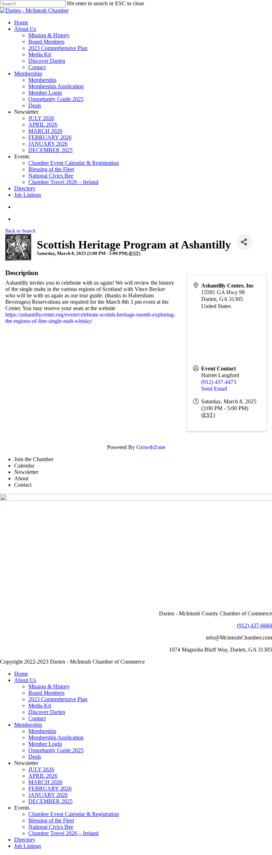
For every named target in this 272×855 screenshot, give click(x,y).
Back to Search (20, 231)
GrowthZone (150, 447)
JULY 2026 (41, 769)
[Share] (244, 242)
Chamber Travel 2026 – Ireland (63, 833)
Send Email (214, 389)
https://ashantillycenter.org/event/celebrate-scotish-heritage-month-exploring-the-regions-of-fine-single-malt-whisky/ (90, 318)
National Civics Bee (50, 827)
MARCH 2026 (45, 782)
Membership (28, 725)
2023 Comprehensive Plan (57, 699)
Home (21, 674)
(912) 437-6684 (254, 625)
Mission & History (49, 686)
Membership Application (56, 737)
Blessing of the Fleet (51, 820)
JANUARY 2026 (48, 795)
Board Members (46, 693)
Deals (34, 757)
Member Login (45, 744)
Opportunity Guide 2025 (56, 750)
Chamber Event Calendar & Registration (73, 814)
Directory (24, 840)
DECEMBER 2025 (50, 801)
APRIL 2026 (42, 776)
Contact (37, 718)
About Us (25, 680)
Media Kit (39, 706)
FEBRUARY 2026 (50, 789)
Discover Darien (46, 712)
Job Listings (27, 846)
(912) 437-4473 (218, 382)
